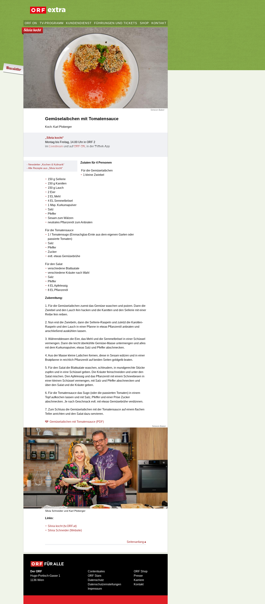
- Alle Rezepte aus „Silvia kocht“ (45, 168)
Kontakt (138, 584)
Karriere (139, 580)
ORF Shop (140, 571)
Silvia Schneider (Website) (65, 530)
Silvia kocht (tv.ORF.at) (62, 526)
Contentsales (96, 571)
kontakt (158, 23)
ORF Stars (94, 575)
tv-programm (51, 23)
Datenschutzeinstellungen (104, 584)
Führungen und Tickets (115, 23)
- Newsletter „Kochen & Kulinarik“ (45, 164)
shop (144, 23)
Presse (138, 575)
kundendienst (79, 23)
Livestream (56, 146)
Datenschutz (96, 580)
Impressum (95, 588)
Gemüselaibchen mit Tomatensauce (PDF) (77, 421)
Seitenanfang (135, 541)
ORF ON (31, 23)
